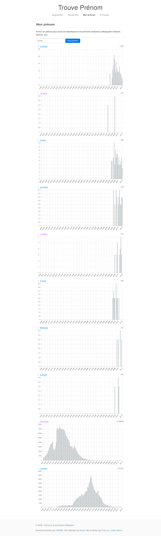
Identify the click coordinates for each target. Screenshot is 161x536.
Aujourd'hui (57, 14)
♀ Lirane (42, 234)
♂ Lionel (42, 468)
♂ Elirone (42, 328)
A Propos (104, 14)
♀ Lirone (42, 93)
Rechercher (72, 41)
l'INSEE (59, 530)
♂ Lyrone (42, 187)
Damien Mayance (66, 525)
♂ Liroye (42, 374)
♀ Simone (43, 421)
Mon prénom (89, 14)
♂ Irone (41, 281)
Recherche (73, 14)
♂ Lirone (42, 46)
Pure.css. (106, 530)
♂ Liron (41, 140)
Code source (116, 530)
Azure (82, 530)
